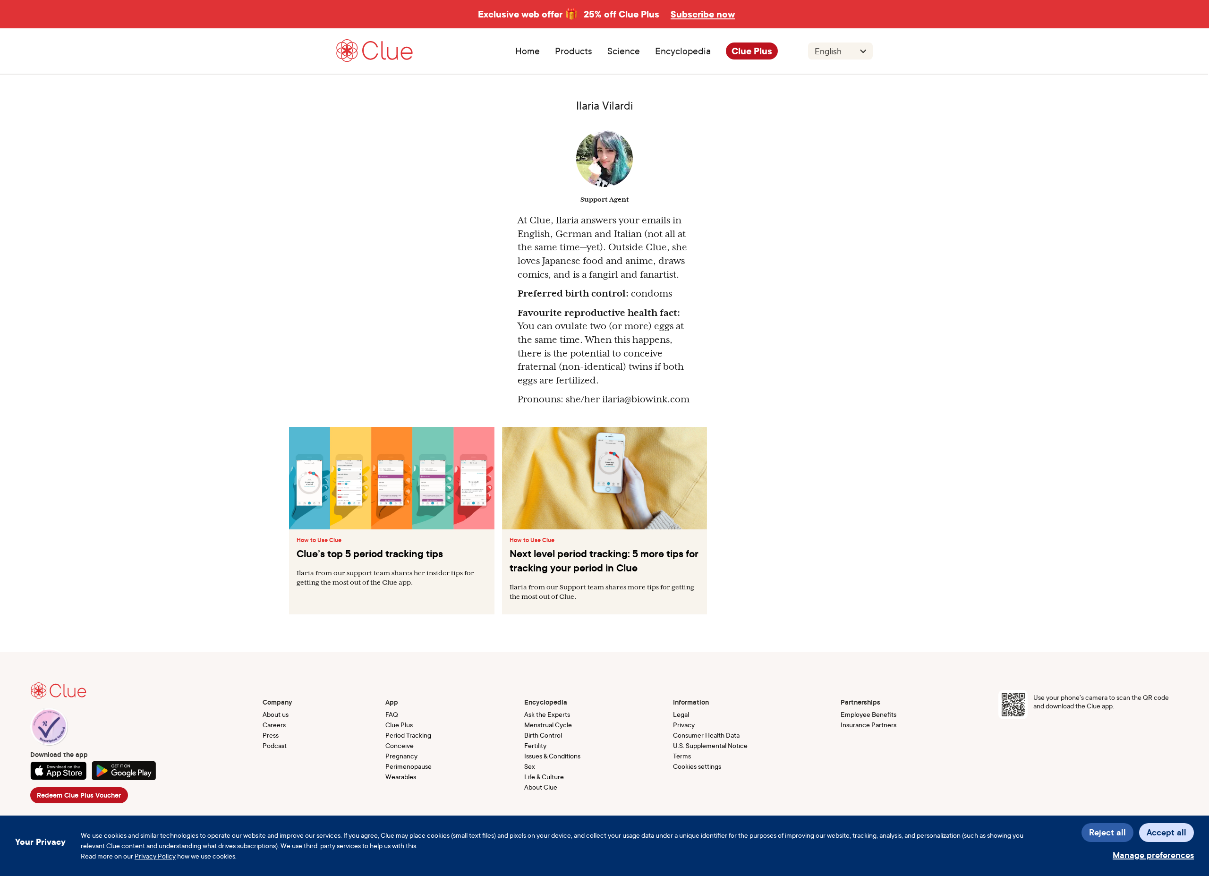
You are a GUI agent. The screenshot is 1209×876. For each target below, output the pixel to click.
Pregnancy (401, 755)
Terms (682, 755)
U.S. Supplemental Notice (710, 745)
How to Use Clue (319, 540)
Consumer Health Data (706, 735)
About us (276, 714)
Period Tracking (408, 735)
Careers (274, 724)
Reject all (1107, 832)
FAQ (391, 714)
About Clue (540, 786)
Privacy (684, 724)
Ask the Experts (547, 714)
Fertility (535, 745)
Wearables (400, 776)
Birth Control (543, 735)
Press (271, 735)
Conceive (399, 745)
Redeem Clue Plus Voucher (79, 795)
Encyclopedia (683, 51)
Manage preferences (1153, 855)
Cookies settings (697, 766)
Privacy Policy (155, 855)
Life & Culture (544, 776)
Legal (681, 714)
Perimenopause (408, 766)
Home (527, 51)
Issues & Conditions (552, 755)
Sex (529, 766)
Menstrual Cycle (548, 724)
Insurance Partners (868, 724)
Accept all (1166, 832)
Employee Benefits (868, 714)
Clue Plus (752, 51)
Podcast (275, 745)
